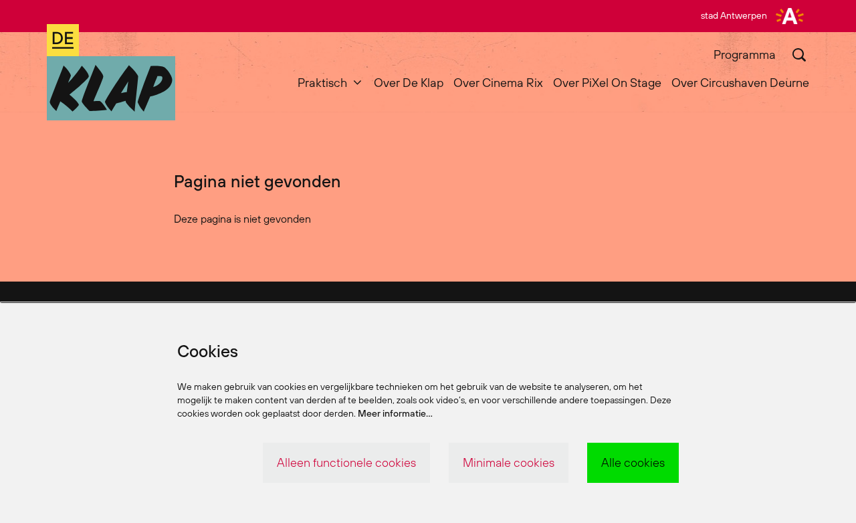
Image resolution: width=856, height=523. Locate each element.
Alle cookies (633, 462)
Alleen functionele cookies (346, 462)
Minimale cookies (508, 462)
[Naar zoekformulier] (799, 55)
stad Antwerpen (734, 15)
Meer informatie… (395, 413)
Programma (745, 54)
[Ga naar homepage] (111, 72)
